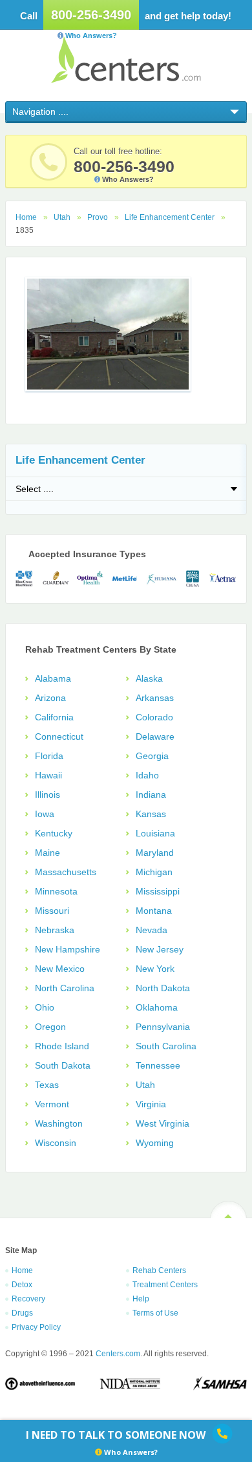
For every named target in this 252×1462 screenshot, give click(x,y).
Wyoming (155, 1143)
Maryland (155, 852)
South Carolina (166, 1046)
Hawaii (48, 775)
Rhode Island (62, 1046)
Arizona (50, 698)
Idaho (147, 775)
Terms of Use (155, 1313)
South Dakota (62, 1065)
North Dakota (163, 988)
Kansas (151, 814)
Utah (62, 217)
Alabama (53, 678)
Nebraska (54, 930)
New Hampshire (67, 949)
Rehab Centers (159, 1270)
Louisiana (155, 833)
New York (155, 968)
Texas (47, 1085)
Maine (47, 852)
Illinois (47, 794)
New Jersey (160, 949)
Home (26, 217)
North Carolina (64, 988)
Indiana (151, 794)
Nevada (151, 930)
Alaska (149, 678)
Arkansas (155, 698)
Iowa (44, 814)
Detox (22, 1284)
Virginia (151, 1104)
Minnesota (56, 891)
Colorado (154, 717)
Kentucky (53, 833)
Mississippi (158, 891)
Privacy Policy (36, 1327)
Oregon (50, 1027)
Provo (97, 217)
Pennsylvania (163, 1027)
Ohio (44, 1007)
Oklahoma (157, 1007)
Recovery (28, 1298)
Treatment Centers (165, 1284)
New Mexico (60, 968)
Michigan (154, 872)
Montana (154, 910)
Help (140, 1298)
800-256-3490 (91, 15)
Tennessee (158, 1065)
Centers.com (125, 59)
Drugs (22, 1313)
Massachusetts (65, 872)
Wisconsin (55, 1143)
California (54, 717)
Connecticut (59, 736)
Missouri (52, 910)
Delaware (155, 736)
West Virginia (162, 1123)
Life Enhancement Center (170, 217)
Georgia (152, 756)
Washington (59, 1123)
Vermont (52, 1104)
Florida (49, 756)
